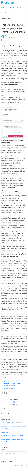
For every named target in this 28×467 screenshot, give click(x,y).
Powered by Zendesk (22, 465)
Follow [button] (14, 40)
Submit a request (20, 409)
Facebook (2, 393)
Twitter (4, 393)
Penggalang (12, 7)
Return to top (4, 413)
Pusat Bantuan (4, 7)
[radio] (10, 402)
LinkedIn (6, 393)
